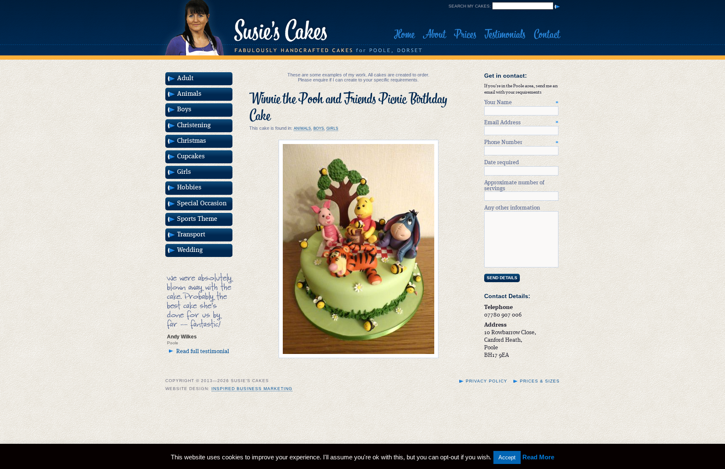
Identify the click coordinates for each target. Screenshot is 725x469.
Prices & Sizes (540, 381)
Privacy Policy (486, 381)
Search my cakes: (470, 6)
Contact (547, 34)
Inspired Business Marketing (251, 388)
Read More (538, 457)
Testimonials (505, 34)
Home (404, 34)
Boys (318, 128)
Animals (302, 128)
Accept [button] (507, 457)
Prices (465, 34)
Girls (332, 128)
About (434, 34)
